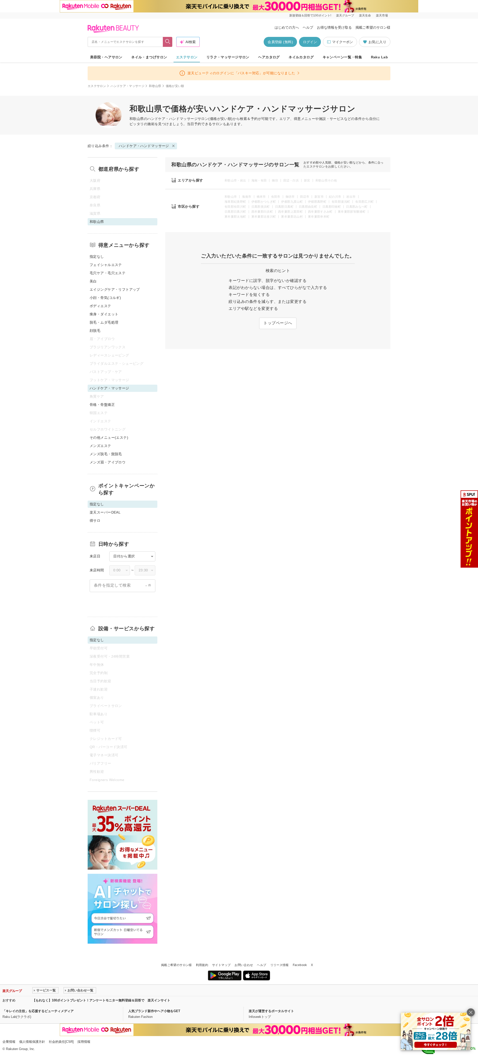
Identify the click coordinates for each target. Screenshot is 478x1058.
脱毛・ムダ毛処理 (104, 322)
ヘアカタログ (269, 57)
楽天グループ (345, 15)
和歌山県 (155, 86)
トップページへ (277, 323)
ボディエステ (100, 306)
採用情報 (83, 1042)
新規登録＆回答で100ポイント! (310, 15)
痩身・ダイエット (104, 314)
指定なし (97, 257)
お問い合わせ (244, 965)
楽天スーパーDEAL (105, 512)
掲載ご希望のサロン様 (373, 27)
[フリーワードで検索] (168, 42)
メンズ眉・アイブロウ (107, 462)
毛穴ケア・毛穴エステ (107, 273)
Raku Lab (379, 57)
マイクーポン (342, 42)
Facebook (300, 965)
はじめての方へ (287, 27)
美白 (93, 281)
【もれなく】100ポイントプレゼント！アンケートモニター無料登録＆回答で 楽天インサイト (101, 1000)
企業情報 (8, 1042)
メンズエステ (100, 446)
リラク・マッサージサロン (227, 57)
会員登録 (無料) (280, 42)
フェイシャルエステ (106, 265)
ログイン (310, 42)
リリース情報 (279, 965)
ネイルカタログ (301, 57)
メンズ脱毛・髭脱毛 (106, 454)
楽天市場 (382, 15)
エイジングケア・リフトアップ (115, 289)
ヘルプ (308, 27)
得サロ (95, 521)
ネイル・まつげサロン (149, 57)
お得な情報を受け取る (334, 27)
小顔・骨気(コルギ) (105, 298)
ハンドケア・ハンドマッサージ (172, 119)
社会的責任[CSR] (61, 1042)
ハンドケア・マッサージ (127, 86)
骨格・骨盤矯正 (102, 405)
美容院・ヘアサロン (106, 57)
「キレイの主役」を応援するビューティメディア (38, 1011)
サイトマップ (221, 965)
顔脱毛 (95, 331)
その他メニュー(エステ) (109, 438)
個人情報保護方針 (32, 1042)
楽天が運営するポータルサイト (271, 1011)
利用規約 (202, 965)
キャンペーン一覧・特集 (342, 57)
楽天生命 (365, 15)
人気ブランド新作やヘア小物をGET (154, 1011)
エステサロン (187, 57)
